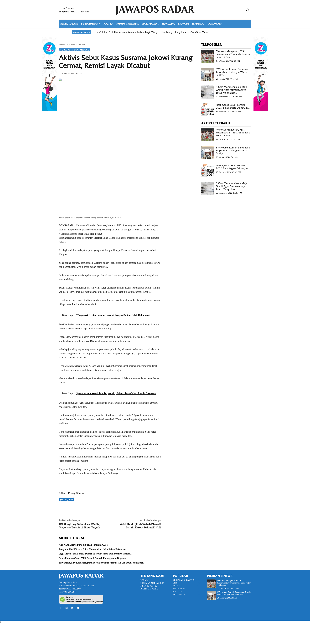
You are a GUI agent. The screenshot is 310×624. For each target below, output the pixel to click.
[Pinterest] (77, 508)
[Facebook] (62, 508)
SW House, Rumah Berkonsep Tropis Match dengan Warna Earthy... (233, 72)
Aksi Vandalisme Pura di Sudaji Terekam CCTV (83, 544)
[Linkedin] (91, 508)
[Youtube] (78, 608)
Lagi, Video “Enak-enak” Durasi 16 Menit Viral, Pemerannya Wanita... (95, 553)
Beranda (63, 44)
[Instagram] (66, 608)
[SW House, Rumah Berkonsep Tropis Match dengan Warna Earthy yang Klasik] (207, 74)
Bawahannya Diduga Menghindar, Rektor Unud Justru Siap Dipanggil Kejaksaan (101, 562)
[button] (247, 10)
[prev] (231, 32)
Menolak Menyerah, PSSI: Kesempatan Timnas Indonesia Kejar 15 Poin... (233, 54)
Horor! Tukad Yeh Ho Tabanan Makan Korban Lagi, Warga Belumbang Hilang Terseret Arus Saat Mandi (151, 32)
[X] (69, 508)
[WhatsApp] (84, 508)
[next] (236, 32)
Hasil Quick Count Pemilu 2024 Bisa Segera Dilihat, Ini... (233, 106)
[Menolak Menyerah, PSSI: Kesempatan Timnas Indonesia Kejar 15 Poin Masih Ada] (207, 56)
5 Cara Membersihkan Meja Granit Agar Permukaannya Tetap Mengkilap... (231, 90)
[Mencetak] (99, 508)
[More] (106, 508)
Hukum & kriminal (77, 44)
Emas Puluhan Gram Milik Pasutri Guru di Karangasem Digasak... (93, 558)
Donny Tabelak (76, 493)
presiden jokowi (66, 499)
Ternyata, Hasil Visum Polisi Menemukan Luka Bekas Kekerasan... (93, 549)
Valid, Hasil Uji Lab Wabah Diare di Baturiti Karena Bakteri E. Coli (140, 526)
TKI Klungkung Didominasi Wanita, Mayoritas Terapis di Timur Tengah (79, 526)
